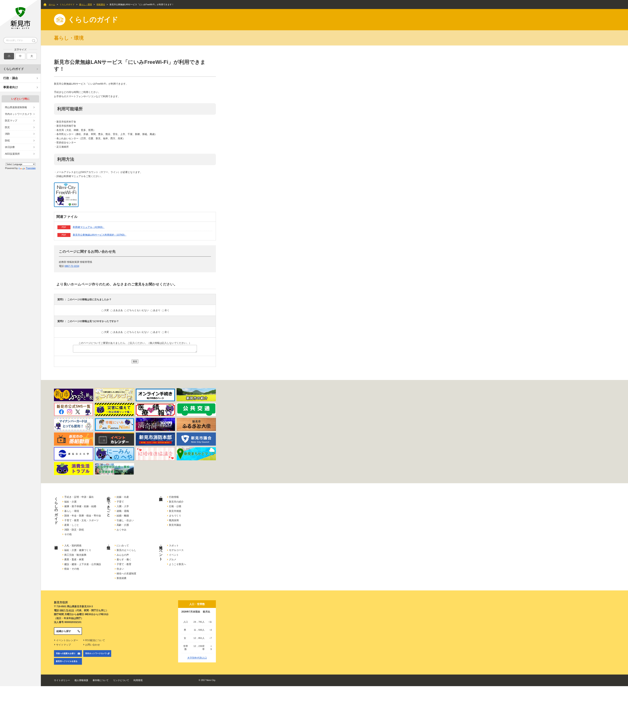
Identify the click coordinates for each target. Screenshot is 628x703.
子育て (120, 501)
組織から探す (63, 631)
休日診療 (10, 147)
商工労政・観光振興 (75, 554)
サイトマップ (63, 644)
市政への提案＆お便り (66, 653)
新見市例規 (175, 511)
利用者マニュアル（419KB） (89, 227)
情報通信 (100, 4)
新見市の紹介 (176, 501)
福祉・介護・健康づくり (77, 550)
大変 (107, 310)
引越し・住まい (125, 520)
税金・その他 (71, 568)
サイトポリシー (62, 680)
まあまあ (118, 310)
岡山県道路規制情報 (16, 107)
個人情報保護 (81, 680)
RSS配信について (95, 640)
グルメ (172, 559)
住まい (120, 568)
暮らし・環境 (85, 4)
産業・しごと (71, 524)
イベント (174, 554)
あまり (157, 310)
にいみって (123, 545)
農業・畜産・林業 (74, 559)
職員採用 (174, 520)
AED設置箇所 (12, 153)
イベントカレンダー (67, 640)
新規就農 (121, 578)
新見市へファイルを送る (67, 661)
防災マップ (11, 120)
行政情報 (174, 497)
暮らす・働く (124, 559)
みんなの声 (123, 554)
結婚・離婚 (123, 515)
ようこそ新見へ (177, 564)
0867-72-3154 (71, 266)
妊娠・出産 (123, 497)
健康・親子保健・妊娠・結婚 (80, 506)
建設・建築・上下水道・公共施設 (82, 564)
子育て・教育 (124, 564)
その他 (68, 534)
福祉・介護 (70, 501)
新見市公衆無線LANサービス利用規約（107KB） (99, 234)
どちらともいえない (138, 310)
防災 (7, 127)
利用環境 (138, 680)
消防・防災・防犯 (74, 529)
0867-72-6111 (67, 610)
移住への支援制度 (126, 573)
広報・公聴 (175, 506)
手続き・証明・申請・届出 (79, 497)
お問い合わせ (92, 644)
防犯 (7, 140)
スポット (174, 545)
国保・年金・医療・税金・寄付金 (82, 515)
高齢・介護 (123, 524)
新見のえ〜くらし (126, 550)
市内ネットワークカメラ (18, 114)
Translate (31, 168)
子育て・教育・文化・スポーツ (81, 520)
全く (167, 310)
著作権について (101, 680)
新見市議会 (175, 524)
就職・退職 (123, 511)
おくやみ (121, 529)
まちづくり (175, 515)
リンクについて (121, 680)
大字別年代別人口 (197, 657)
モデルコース (176, 550)
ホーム (52, 4)
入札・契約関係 (72, 545)
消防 (7, 133)
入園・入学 (123, 506)
